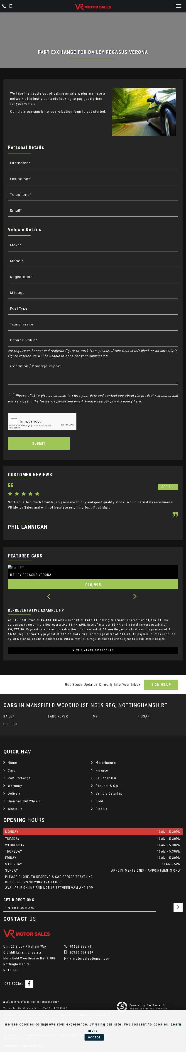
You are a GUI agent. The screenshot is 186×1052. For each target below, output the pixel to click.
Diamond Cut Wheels (24, 801)
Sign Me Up (161, 684)
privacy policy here (125, 401)
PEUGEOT (10, 724)
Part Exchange (19, 778)
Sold (99, 801)
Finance (102, 770)
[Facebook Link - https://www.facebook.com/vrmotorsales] (29, 984)
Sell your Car (106, 778)
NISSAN (144, 716)
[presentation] (48, 596)
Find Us (102, 809)
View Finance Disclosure (93, 650)
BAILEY (8, 716)
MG (95, 716)
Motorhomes (106, 763)
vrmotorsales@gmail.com (90, 958)
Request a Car (107, 786)
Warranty (15, 786)
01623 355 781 (81, 946)
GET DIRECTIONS (18, 900)
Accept (94, 1037)
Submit (39, 443)
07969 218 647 (81, 952)
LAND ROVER (58, 716)
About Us (15, 809)
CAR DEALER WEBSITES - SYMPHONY (149, 1009)
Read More (102, 508)
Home (12, 763)
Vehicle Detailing (109, 793)
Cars (11, 770)
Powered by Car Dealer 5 (147, 1005)
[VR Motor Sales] (93, 7)
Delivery (14, 793)
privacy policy (50, 1002)
